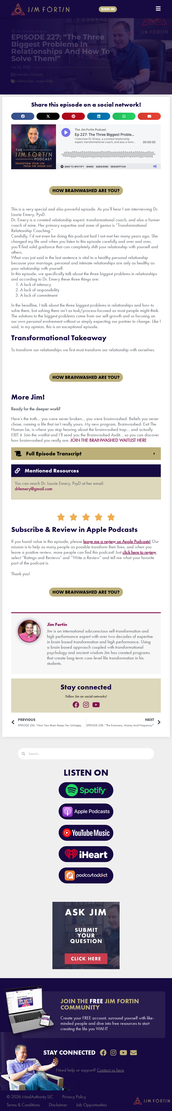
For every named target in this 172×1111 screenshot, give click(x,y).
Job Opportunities (91, 1105)
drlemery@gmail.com (33, 489)
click (126, 552)
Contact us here (110, 1070)
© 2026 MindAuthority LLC (30, 1097)
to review (147, 552)
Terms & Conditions (23, 1105)
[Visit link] (93, 1014)
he (132, 552)
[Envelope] (133, 1052)
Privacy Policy (74, 1097)
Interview (22, 74)
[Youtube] (96, 704)
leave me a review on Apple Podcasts (116, 541)
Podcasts (37, 74)
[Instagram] (86, 704)
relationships (25, 81)
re (137, 552)
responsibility (44, 81)
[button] (22, 116)
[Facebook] (76, 704)
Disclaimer (58, 1105)
